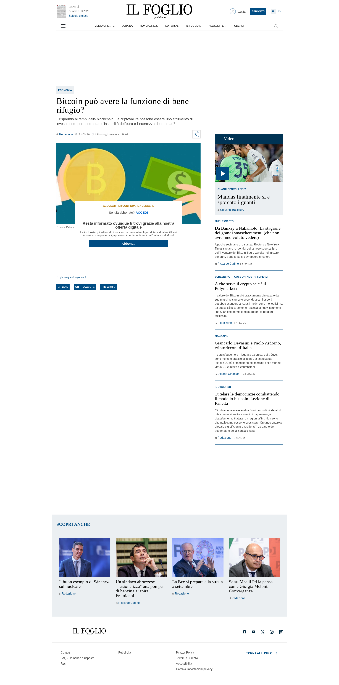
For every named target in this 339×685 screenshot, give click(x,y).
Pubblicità (124, 652)
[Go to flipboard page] (281, 632)
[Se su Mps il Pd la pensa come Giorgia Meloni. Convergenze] (254, 557)
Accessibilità (184, 663)
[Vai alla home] (159, 11)
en (279, 11)
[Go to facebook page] (244, 632)
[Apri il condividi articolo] (196, 134)
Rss (63, 663)
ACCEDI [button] (142, 212)
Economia (65, 90)
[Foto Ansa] (249, 163)
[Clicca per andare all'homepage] (89, 631)
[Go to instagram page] (272, 632)
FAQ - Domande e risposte (77, 658)
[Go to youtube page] (253, 632)
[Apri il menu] (63, 26)
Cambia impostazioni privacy (194, 669)
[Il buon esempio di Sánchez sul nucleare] (84, 557)
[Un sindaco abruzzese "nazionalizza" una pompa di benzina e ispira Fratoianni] (141, 557)
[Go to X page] (262, 632)
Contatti (65, 652)
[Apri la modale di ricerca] (275, 26)
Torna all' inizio (259, 653)
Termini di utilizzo (187, 658)
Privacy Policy (185, 652)
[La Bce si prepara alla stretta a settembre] (198, 557)
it (273, 11)
